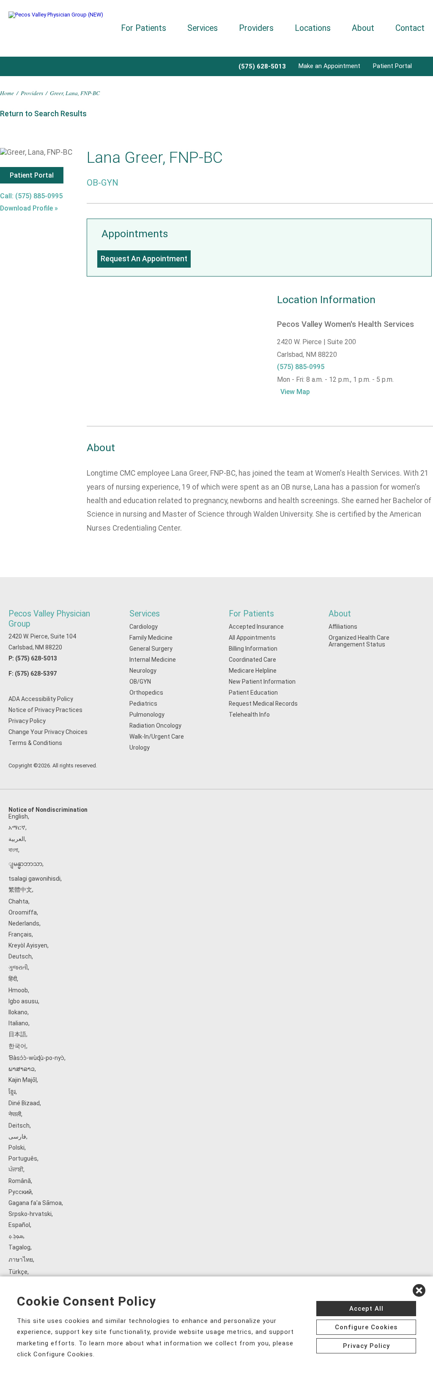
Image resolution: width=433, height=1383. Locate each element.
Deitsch (19, 1125)
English (18, 816)
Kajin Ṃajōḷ (22, 1079)
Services (202, 28)
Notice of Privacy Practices (45, 710)
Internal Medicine (152, 659)
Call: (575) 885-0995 (31, 196)
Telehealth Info (249, 714)
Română (19, 1181)
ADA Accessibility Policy (40, 699)
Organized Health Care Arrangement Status (359, 641)
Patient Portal (392, 66)
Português (22, 1158)
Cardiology (143, 626)
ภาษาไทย (20, 1259)
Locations (313, 28)
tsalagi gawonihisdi (34, 878)
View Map (295, 392)
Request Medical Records (263, 703)
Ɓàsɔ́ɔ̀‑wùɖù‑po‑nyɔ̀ (36, 1057)
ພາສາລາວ (21, 1068)
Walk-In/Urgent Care (156, 736)
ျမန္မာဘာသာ (25, 863)
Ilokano (17, 1012)
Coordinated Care (252, 659)
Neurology (142, 670)
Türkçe (17, 1271)
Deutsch (20, 956)
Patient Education (253, 692)
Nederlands (23, 923)
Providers (256, 28)
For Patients (143, 28)
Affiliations (343, 626)
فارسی (17, 1136)
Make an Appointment (329, 66)
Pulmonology (146, 714)
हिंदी (12, 978)
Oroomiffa (22, 912)
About (363, 28)
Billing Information (253, 648)
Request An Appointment (144, 259)
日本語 (17, 1034)
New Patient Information (262, 681)
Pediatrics (143, 703)
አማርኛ (16, 827)
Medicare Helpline (253, 670)
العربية (16, 838)
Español (19, 1224)
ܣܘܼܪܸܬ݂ (15, 1235)
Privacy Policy (27, 721)
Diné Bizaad (24, 1103)
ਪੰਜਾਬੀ (15, 1169)
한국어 (17, 1046)
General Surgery (151, 648)
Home (7, 93)
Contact (410, 28)
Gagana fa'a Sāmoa (35, 1203)
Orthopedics (146, 692)
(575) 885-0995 (300, 367)
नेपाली (14, 1114)
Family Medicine (151, 637)
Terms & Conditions (35, 742)
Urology (139, 747)
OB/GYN (140, 681)
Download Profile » (29, 208)
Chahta (18, 901)
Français (20, 934)
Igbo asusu (23, 1001)
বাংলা (13, 849)
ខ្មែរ (12, 1091)
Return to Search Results (43, 114)
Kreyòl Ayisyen (27, 945)
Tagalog (19, 1247)
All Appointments (252, 637)
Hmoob (18, 990)
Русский (20, 1192)
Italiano (18, 1023)
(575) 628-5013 (36, 658)
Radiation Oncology (155, 725)
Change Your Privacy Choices (48, 731)
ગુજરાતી (18, 967)
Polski (16, 1147)
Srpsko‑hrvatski (30, 1213)
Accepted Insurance (256, 626)
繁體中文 (20, 889)
